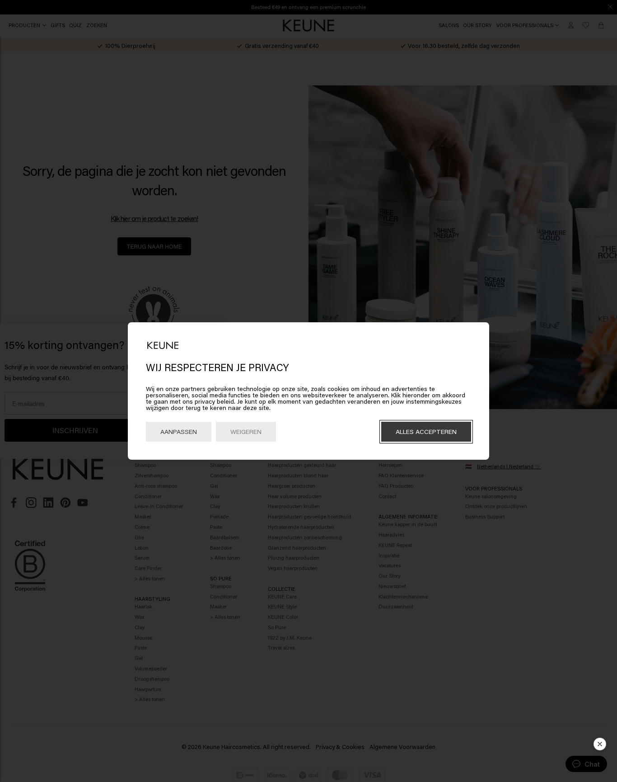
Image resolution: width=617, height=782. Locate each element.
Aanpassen (178, 431)
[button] (600, 744)
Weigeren (246, 431)
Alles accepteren (426, 431)
